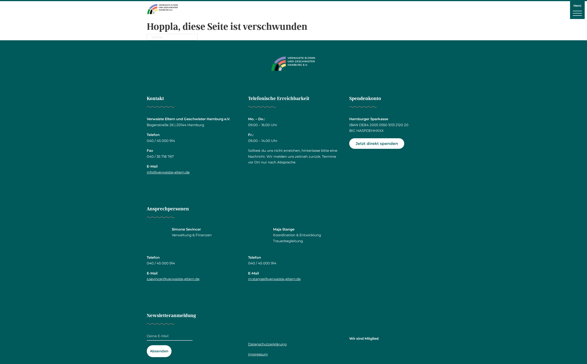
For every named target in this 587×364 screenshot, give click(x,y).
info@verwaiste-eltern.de (168, 172)
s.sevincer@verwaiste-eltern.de (173, 279)
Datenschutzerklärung (267, 344)
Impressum (258, 354)
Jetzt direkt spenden (377, 143)
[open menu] (577, 13)
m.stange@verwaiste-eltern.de (274, 279)
